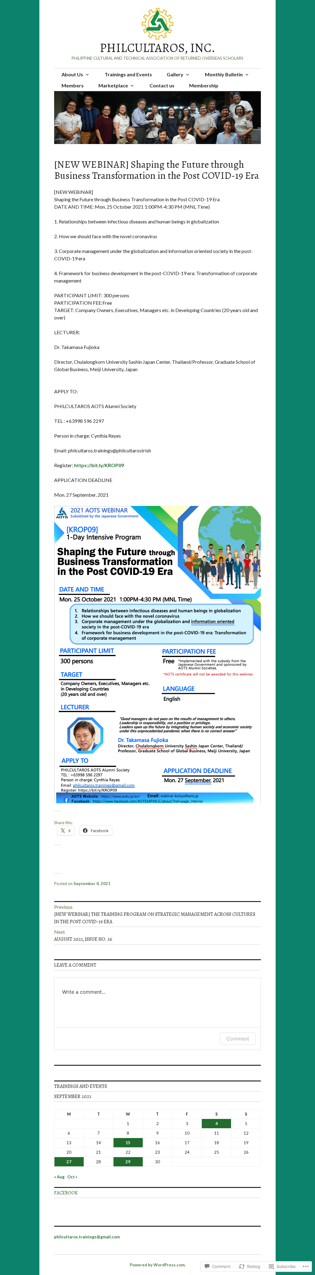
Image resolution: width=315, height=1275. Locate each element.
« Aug (59, 1176)
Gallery (175, 74)
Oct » (72, 1176)
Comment (237, 1039)
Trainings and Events (128, 74)
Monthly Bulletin (224, 74)
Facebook (66, 1192)
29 (128, 1161)
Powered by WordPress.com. (157, 1264)
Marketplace (113, 85)
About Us (72, 74)
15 (128, 1142)
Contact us (162, 85)
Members (73, 85)
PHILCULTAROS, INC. (157, 47)
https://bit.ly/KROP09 (99, 465)
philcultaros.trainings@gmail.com (87, 1236)
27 (68, 1161)
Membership (203, 85)
